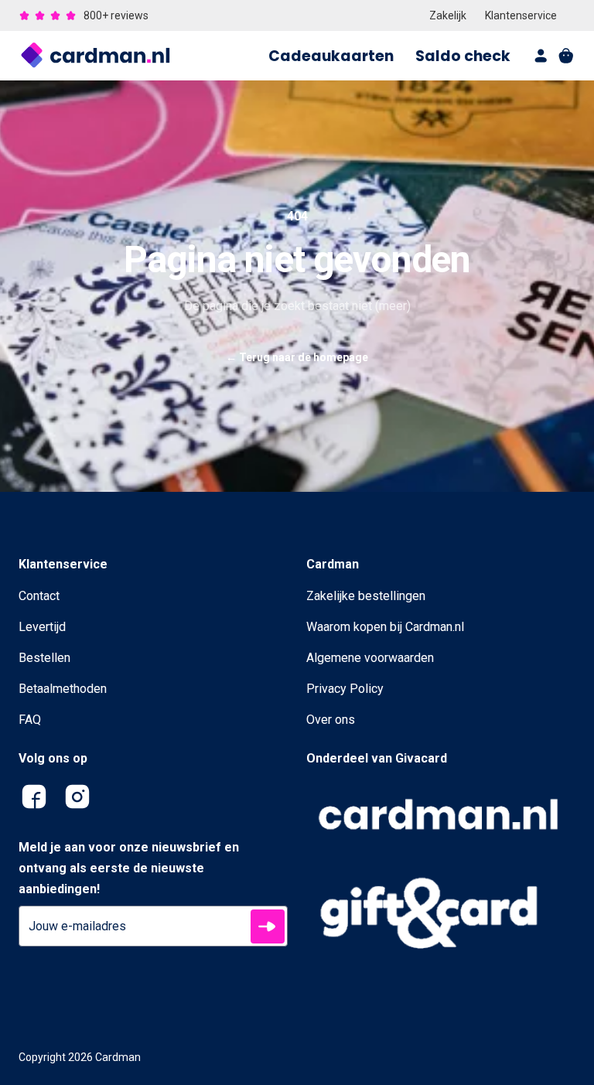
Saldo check (462, 56)
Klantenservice (521, 15)
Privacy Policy (345, 688)
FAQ (30, 719)
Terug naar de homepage (297, 357)
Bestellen (44, 657)
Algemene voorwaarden (370, 657)
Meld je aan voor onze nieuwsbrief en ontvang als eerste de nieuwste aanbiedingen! (129, 868)
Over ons (330, 719)
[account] (541, 55)
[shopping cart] (566, 55)
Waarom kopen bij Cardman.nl (385, 626)
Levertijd (42, 626)
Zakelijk (447, 15)
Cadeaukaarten (331, 56)
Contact (39, 596)
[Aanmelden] (268, 926)
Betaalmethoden (63, 688)
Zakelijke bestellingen (365, 596)
